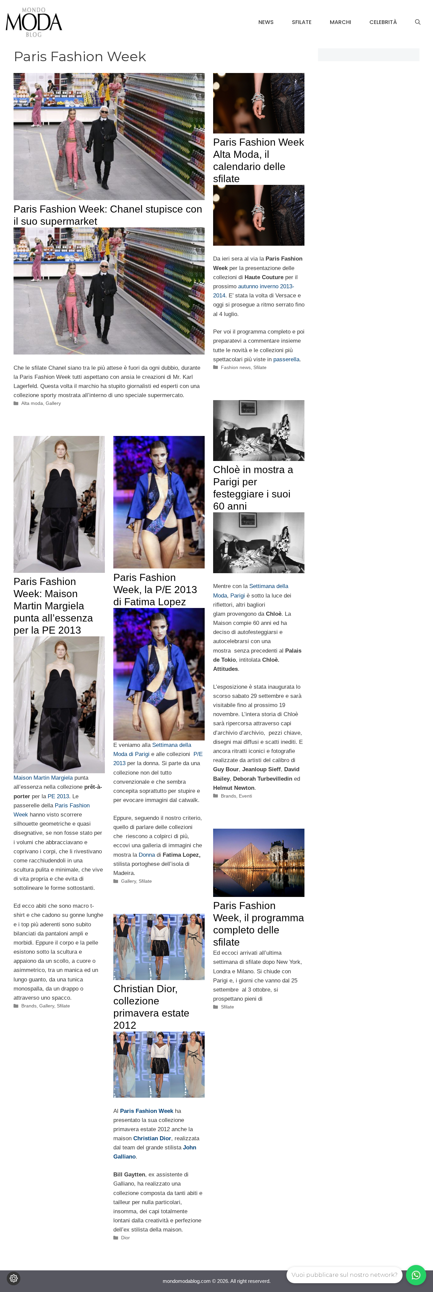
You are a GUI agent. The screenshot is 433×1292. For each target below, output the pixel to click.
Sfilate (302, 22)
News (266, 22)
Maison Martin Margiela (43, 778)
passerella (286, 359)
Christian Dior (152, 1138)
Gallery (53, 403)
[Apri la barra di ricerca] (418, 22)
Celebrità (383, 22)
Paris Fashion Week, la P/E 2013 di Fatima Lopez (155, 589)
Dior (125, 1237)
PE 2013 (58, 796)
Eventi (245, 796)
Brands (228, 796)
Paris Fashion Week (146, 1111)
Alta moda (32, 403)
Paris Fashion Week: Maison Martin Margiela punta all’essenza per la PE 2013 (53, 606)
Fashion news (236, 367)
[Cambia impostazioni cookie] (13, 1278)
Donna (148, 855)
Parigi (238, 595)
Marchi (340, 22)
